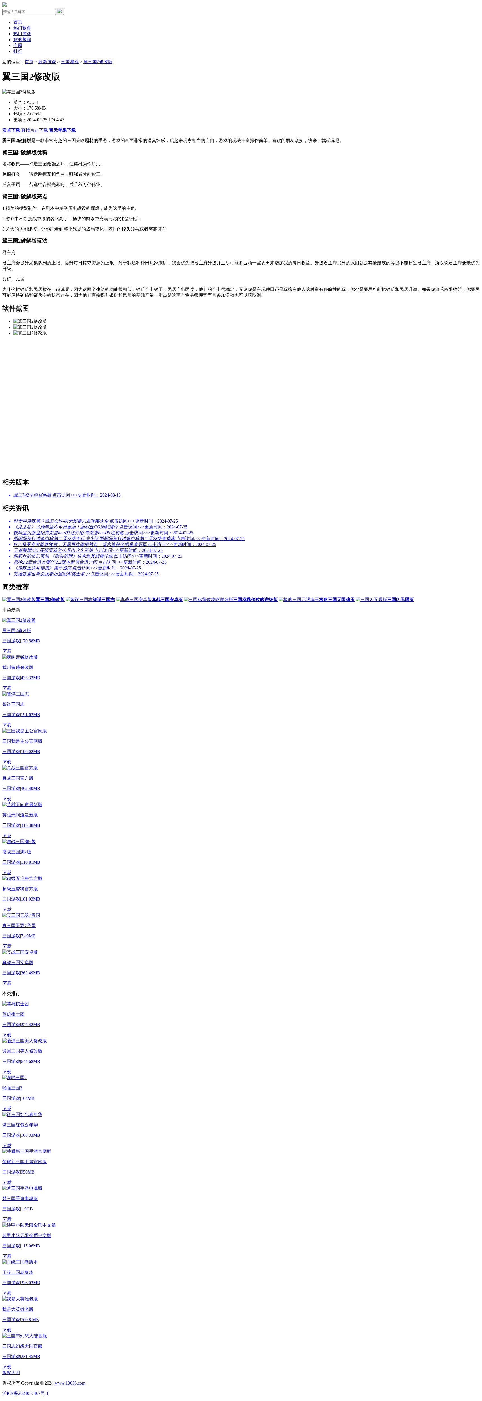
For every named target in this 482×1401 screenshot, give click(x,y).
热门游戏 (22, 33)
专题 (17, 45)
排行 (17, 51)
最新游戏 (47, 61)
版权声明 (11, 1372)
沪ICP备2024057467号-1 (25, 1393)
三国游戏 (70, 61)
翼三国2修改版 (97, 61)
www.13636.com (70, 1383)
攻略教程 (22, 39)
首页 (17, 22)
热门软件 (22, 27)
